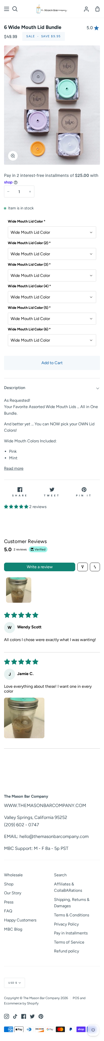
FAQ (8, 911)
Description (14, 387)
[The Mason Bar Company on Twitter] (32, 1016)
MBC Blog (13, 929)
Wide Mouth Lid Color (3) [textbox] (29, 264)
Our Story (12, 893)
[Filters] (82, 567)
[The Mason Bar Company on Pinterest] (40, 1016)
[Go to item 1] (18, 590)
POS (76, 998)
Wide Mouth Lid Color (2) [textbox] (29, 243)
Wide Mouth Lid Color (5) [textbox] (29, 308)
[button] (16, 506)
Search (60, 874)
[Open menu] (7, 9)
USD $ (12, 982)
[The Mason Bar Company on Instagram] (6, 1016)
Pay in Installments (71, 933)
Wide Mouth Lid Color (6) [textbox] (29, 329)
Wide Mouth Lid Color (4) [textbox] (29, 286)
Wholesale (13, 874)
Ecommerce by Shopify (21, 1003)
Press (8, 902)
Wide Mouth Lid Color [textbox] (26, 221)
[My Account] (86, 9)
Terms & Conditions (71, 915)
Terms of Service (69, 942)
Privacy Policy (66, 924)
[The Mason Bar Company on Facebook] (23, 1016)
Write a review (40, 566)
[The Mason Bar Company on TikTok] (15, 1016)
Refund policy (66, 951)
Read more (13, 468)
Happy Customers (20, 920)
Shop (8, 884)
